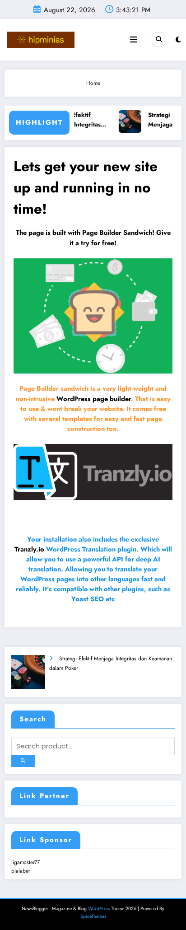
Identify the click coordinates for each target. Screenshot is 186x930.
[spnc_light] (178, 40)
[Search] (159, 39)
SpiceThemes (93, 916)
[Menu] (134, 40)
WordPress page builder (93, 398)
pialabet (20, 871)
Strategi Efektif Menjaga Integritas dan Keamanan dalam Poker (77, 120)
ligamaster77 (25, 862)
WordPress (99, 908)
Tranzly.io (29, 549)
